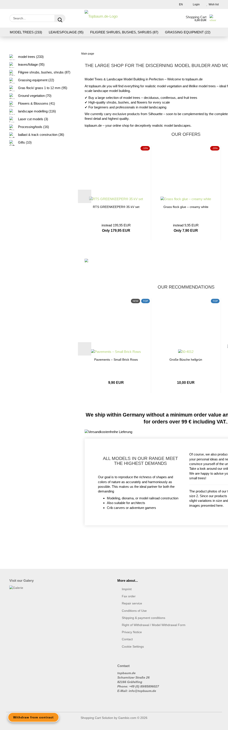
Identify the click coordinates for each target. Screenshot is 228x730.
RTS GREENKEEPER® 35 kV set (116, 207)
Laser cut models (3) (32, 119)
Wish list (213, 4)
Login (195, 4)
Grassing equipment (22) (187, 32)
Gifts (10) (24, 142)
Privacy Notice (132, 632)
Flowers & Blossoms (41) (36, 103)
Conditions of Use (134, 610)
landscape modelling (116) (36, 111)
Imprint (127, 589)
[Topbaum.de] (101, 18)
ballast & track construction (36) (40, 134)
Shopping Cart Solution (97, 718)
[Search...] (59, 18)
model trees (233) (26, 32)
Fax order (129, 596)
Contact (127, 639)
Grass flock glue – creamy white (185, 207)
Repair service (132, 603)
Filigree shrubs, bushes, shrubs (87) (124, 32)
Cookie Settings (133, 646)
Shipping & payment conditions (143, 618)
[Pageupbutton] (215, 723)
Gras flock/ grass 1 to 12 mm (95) (42, 88)
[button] (84, 196)
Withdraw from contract (33, 717)
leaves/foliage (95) (66, 32)
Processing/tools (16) (33, 127)
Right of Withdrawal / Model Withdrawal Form (153, 625)
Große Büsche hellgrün (185, 359)
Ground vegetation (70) (34, 96)
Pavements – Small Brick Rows (116, 359)
